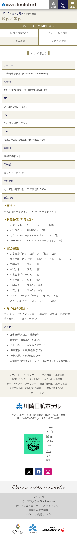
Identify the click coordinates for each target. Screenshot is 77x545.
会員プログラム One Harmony (38, 501)
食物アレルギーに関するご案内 (25, 388)
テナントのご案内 (58, 33)
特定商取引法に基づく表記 (53, 384)
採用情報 (59, 375)
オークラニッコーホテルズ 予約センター (38, 505)
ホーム (13, 375)
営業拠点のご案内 (38, 510)
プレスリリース (28, 375)
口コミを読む (48, 456)
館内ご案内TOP (19, 33)
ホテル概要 (19, 41)
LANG (53, 7)
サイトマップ (37, 393)
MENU (72, 7)
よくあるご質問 (57, 41)
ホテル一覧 (39, 497)
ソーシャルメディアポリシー (21, 384)
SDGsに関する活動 (54, 388)
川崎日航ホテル (19, 5)
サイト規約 (34, 379)
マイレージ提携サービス (38, 514)
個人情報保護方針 (53, 379)
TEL (63, 7)
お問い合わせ (18, 379)
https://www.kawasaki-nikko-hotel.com (24, 139)
